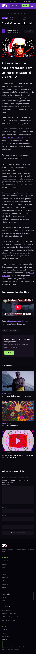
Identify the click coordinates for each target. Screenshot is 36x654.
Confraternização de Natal (12, 137)
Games (4, 567)
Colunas (4, 18)
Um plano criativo (10, 426)
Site (3, 523)
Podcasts (5, 584)
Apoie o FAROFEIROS (9, 613)
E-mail (4, 515)
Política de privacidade (11, 617)
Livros (4, 597)
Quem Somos (6, 610)
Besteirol (5, 571)
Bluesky (4, 629)
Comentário (6, 484)
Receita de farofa (8, 620)
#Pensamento (14, 330)
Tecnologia (6, 594)
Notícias (5, 577)
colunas (6, 13)
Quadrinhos (6, 561)
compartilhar (29, 31)
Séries (4, 587)
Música (4, 591)
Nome (4, 507)
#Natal (5, 330)
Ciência (4, 601)
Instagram (5, 636)
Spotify (4, 639)
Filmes (4, 574)
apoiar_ (9, 352)
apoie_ (25, 5)
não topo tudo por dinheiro (17, 321)
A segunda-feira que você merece (16, 396)
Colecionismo (6, 581)
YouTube (4, 633)
